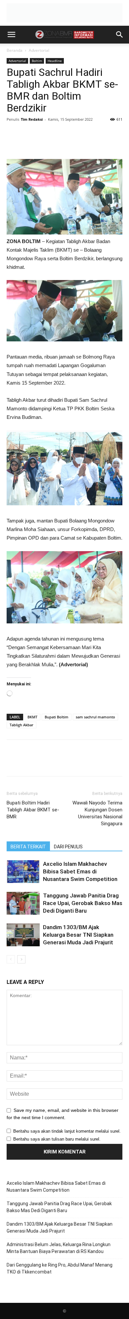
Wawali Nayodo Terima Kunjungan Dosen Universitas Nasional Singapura (97, 813)
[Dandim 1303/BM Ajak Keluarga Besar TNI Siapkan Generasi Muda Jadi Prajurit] (23, 935)
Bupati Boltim (56, 716)
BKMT (32, 716)
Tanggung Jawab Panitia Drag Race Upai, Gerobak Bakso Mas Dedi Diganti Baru (82, 903)
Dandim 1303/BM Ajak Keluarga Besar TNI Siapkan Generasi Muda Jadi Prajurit (78, 935)
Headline (55, 60)
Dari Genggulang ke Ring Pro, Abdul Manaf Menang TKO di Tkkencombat (59, 1268)
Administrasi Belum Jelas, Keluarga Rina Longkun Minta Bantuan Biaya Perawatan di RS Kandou (58, 1248)
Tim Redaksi (32, 119)
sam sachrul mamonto (95, 716)
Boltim (37, 60)
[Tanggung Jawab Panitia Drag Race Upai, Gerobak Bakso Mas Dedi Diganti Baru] (23, 903)
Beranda (14, 50)
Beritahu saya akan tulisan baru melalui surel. (57, 1139)
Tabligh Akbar (21, 724)
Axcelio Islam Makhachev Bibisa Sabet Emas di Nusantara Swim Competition (80, 871)
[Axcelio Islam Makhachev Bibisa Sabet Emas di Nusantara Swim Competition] (23, 871)
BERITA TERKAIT (28, 846)
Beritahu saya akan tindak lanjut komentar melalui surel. (67, 1131)
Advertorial (39, 50)
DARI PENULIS (68, 846)
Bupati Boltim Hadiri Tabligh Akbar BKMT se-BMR (33, 810)
